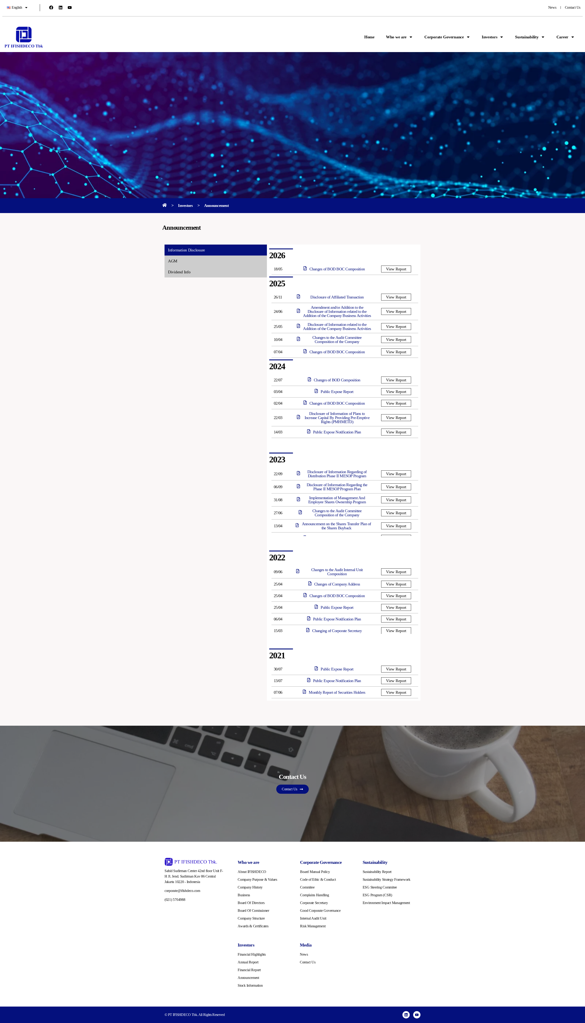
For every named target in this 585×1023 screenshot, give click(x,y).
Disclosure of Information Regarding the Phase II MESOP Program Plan (337, 486)
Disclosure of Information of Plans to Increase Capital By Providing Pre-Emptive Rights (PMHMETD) (337, 417)
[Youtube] (70, 7)
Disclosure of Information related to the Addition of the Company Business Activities (337, 326)
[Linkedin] (60, 7)
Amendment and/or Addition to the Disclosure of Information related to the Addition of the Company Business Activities (337, 311)
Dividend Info (179, 272)
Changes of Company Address (337, 584)
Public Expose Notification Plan (337, 432)
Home (369, 37)
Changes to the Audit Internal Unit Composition (337, 571)
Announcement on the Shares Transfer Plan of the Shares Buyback (336, 526)
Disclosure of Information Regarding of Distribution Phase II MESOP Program (337, 473)
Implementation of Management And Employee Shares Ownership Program (337, 500)
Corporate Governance (444, 37)
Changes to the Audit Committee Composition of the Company (337, 339)
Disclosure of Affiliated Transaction (337, 297)
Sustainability (526, 37)
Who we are (396, 37)
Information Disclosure (186, 250)
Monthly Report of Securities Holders (337, 692)
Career (562, 37)
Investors (489, 37)
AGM (172, 261)
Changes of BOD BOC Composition (337, 269)
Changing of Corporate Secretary (337, 630)
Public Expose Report (337, 391)
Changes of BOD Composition (337, 380)
